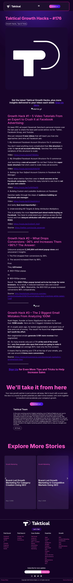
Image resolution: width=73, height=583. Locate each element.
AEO (60, 542)
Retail (46, 561)
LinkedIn (6, 543)
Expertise (48, 533)
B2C (46, 563)
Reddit (5, 548)
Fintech (47, 539)
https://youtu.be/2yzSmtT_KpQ (27, 224)
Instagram (6, 538)
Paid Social (7, 533)
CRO (60, 544)
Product (47, 551)
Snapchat (6, 545)
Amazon (19, 538)
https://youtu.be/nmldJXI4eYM (27, 169)
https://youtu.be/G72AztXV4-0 (27, 201)
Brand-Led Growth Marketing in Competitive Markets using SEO (31, 482)
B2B (46, 549)
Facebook (6, 536)
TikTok (5, 540)
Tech (46, 541)
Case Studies (35, 533)
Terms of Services (67, 580)
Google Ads (20, 536)
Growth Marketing (23, 464)
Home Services (49, 554)
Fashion (47, 546)
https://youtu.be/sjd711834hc (26, 155)
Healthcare (48, 542)
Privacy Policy (4, 580)
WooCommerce (49, 556)
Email (60, 547)
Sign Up (13, 369)
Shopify (47, 544)
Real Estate (48, 547)
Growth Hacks (11, 24)
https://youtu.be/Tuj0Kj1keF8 (26, 187)
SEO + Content (35, 541)
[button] (38, 5)
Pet (46, 558)
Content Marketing (64, 539)
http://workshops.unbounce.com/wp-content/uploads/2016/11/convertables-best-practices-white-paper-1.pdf (36, 296)
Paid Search (21, 533)
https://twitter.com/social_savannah (30, 228)
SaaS (46, 537)
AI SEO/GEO (62, 541)
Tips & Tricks (21, 24)
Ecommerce (20, 540)
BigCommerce (49, 560)
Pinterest (6, 547)
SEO (60, 537)
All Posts (17, 428)
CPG (46, 553)
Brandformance (63, 546)
